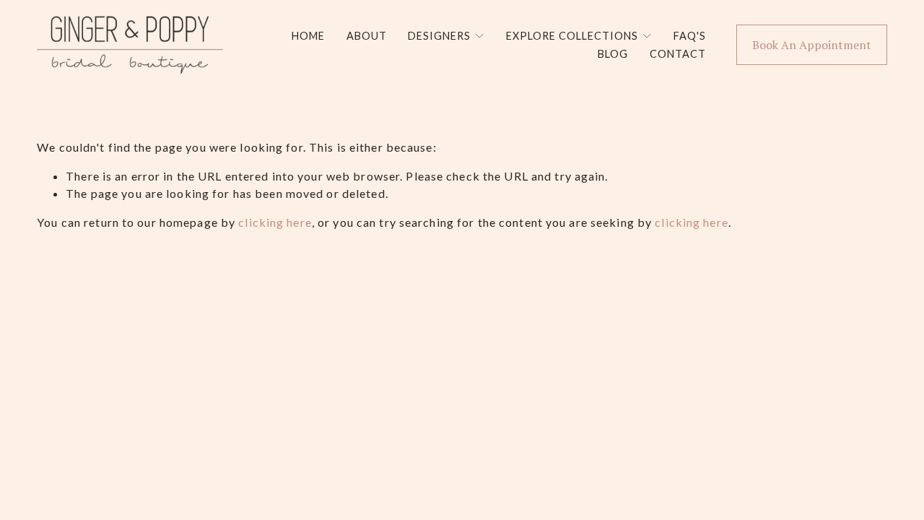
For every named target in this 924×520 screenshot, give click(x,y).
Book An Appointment (811, 45)
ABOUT (366, 36)
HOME (308, 36)
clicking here (275, 222)
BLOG (613, 54)
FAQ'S (690, 36)
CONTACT (678, 54)
